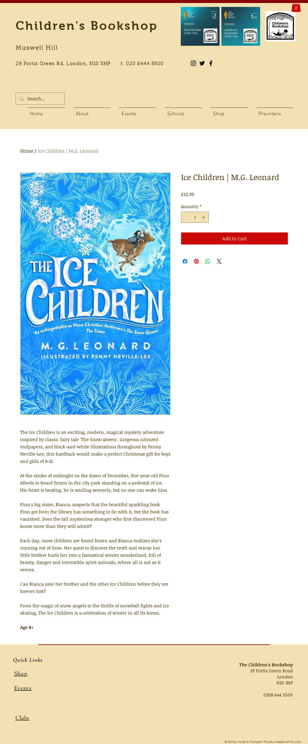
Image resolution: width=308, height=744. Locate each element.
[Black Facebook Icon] (210, 63)
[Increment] (204, 217)
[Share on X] (219, 261)
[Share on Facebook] (185, 261)
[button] (296, 6)
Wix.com (295, 742)
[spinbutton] (194, 217)
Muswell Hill (37, 48)
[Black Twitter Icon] (202, 63)
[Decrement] (185, 217)
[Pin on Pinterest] (196, 261)
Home (26, 151)
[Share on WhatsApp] (207, 261)
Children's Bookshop (87, 25)
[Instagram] (193, 63)
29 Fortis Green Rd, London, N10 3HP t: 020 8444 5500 (93, 64)
